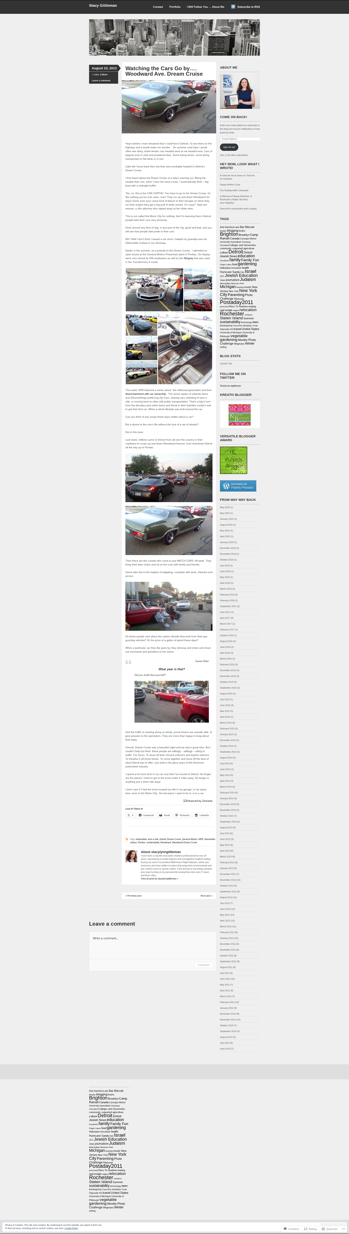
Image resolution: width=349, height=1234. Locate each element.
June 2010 (225, 1049)
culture (224, 252)
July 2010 (225, 1043)
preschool (224, 306)
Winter (249, 343)
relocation (248, 310)
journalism (232, 279)
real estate (226, 310)
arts (237, 227)
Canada (234, 238)
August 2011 (226, 967)
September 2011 (228, 961)
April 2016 (225, 653)
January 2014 (227, 798)
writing (223, 347)
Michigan (228, 286)
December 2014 (228, 740)
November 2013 (228, 810)
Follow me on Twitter (233, 375)
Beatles (223, 231)
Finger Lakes (226, 264)
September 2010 (228, 1031)
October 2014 (226, 746)
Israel (250, 271)
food (234, 264)
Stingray (188, 258)
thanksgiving (226, 325)
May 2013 (225, 845)
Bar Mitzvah (247, 227)
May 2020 (225, 530)
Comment (203, 964)
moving (240, 287)
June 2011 (225, 979)
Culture (104, 74)
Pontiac (141, 842)
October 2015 (226, 682)
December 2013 (228, 804)
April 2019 (225, 583)
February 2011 (227, 1002)
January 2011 (226, 1008)
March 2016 (226, 658)
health (245, 267)
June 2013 (225, 839)
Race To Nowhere (238, 306)
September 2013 (228, 821)
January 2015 (227, 734)
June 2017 (225, 612)
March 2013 (226, 856)
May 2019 (225, 577)
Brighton (229, 234)
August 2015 (226, 693)
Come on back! (233, 117)
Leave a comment (101, 80)
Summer (248, 318)
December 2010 (228, 1014)
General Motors (189, 839)
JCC (222, 276)
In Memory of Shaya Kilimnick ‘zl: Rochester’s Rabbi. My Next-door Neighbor (236, 199)
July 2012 (225, 903)
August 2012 (226, 897)
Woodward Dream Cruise (184, 842)
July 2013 (225, 833)
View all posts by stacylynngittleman (159, 878)
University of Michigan (231, 332)
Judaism (248, 279)
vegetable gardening (234, 338)
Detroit (163, 839)
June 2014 (225, 769)
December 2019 (228, 548)
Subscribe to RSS (248, 6)
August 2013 (226, 827)
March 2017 (226, 624)
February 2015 (227, 728)
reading (252, 306)
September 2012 (228, 891)
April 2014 (225, 781)
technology (246, 322)
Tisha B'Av (237, 326)
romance (248, 315)
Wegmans (239, 343)
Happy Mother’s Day (230, 184)
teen (255, 322)
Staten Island (231, 318)
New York (234, 291)
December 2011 (228, 944)
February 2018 (227, 600)
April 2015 (225, 717)
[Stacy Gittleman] (174, 55)
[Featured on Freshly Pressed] (238, 491)
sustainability (153, 842)
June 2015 (225, 705)
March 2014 (226, 787)
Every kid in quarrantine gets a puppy (238, 208)
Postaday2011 (236, 302)
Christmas (246, 242)
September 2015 (228, 688)
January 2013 (227, 868)
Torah (255, 326)
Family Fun (250, 260)
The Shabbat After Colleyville (234, 190)
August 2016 (226, 641)
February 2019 (227, 594)
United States (250, 329)
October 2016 (226, 635)
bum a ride (153, 839)
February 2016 (227, 664)
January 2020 (227, 542)
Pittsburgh (239, 299)
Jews (222, 280)
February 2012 (227, 932)
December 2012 (228, 874)
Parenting (236, 295)
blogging (232, 230)
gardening (247, 263)
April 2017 (225, 618)
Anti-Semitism (227, 227)
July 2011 (224, 973)
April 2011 (225, 990)
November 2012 (228, 880)
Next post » (206, 896)
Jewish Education (241, 275)
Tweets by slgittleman (230, 386)
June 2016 (225, 647)
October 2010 (226, 1025)
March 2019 (226, 589)
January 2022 (227, 519)
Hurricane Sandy (230, 271)
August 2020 (226, 525)
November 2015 (228, 676)
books (242, 230)
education (246, 256)
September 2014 (228, 752)
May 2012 (225, 915)
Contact (158, 6)
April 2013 (225, 851)
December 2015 (228, 670)
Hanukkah (236, 268)
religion (236, 310)
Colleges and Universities (242, 245)
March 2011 (226, 996)
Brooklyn (244, 234)
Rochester (232, 314)
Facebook (224, 260)
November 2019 (228, 554)
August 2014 (226, 757)
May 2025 (225, 507)
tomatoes (247, 325)
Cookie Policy (71, 1228)
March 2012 (226, 926)
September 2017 (228, 606)
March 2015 (226, 723)
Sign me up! (229, 147)
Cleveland (224, 245)
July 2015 (225, 699)
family (235, 259)
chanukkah (235, 242)
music (247, 287)
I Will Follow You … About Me (205, 6)
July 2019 (225, 565)
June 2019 (225, 571)
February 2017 (227, 629)
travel (237, 329)
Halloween (225, 268)
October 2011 (226, 955)
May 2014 (225, 775)
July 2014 (225, 763)
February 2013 (227, 862)
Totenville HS (226, 329)
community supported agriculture (237, 248)
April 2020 (225, 536)
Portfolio (174, 6)
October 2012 (226, 886)
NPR (200, 839)
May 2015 (225, 711)
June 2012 (225, 909)
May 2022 (225, 513)
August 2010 (226, 1037)
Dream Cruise (174, 839)
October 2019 (226, 560)
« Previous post (133, 896)
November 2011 (228, 950)
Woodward (165, 842)
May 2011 (225, 984)
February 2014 (227, 792)
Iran (242, 272)
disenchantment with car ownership (145, 393)
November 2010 (228, 1019)
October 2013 (226, 816)
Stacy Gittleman (103, 5)
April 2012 (225, 920)
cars (96, 74)
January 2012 (227, 938)
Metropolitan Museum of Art (232, 283)
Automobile (141, 839)
